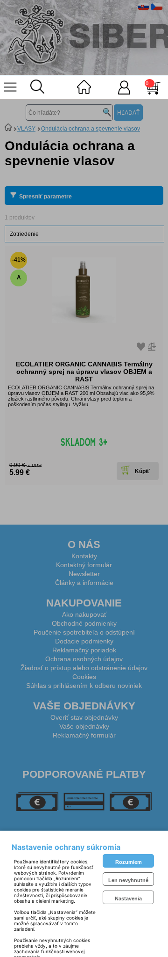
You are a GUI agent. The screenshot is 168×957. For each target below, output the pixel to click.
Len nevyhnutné (128, 880)
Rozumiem (128, 862)
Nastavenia (128, 898)
